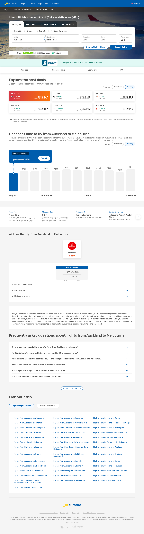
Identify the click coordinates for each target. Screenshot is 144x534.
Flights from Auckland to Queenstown (30, 461)
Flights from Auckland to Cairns (106, 461)
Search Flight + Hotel (95, 47)
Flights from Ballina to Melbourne (28, 447)
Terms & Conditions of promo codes (94, 513)
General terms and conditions (49, 513)
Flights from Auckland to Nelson (27, 432)
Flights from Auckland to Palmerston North (71, 428)
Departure (86, 37)
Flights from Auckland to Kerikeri (107, 418)
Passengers (125, 37)
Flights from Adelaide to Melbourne (108, 437)
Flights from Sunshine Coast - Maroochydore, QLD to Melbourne (27, 481)
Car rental (55, 4)
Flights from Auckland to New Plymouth (70, 423)
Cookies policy (64, 513)
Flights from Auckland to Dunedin (67, 461)
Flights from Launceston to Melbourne (69, 432)
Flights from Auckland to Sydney (28, 454)
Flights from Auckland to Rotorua (28, 423)
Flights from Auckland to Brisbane (107, 454)
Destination (51, 37)
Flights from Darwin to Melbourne (28, 487)
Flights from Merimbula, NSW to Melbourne (111, 432)
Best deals (24, 70)
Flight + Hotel (43, 4)
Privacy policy (76, 513)
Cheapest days (58, 70)
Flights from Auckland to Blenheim (68, 466)
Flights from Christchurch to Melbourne (110, 471)
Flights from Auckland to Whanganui (29, 428)
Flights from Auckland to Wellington (108, 428)
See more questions (73, 388)
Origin (16, 37)
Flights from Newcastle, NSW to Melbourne (71, 442)
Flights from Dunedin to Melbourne (68, 476)
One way (130, 87)
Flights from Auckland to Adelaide (107, 447)
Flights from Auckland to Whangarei (29, 418)
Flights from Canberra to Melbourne (29, 437)
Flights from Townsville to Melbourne (69, 480)
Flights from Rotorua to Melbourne (28, 471)
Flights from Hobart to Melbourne (67, 437)
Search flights (121, 47)
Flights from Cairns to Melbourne (107, 480)
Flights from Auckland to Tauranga (68, 418)
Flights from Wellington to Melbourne (69, 471)
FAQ (122, 70)
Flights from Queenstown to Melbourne (30, 476)
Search (44, 158)
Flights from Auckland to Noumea (107, 466)
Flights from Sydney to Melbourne (28, 442)
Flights (23, 4)
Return (103, 37)
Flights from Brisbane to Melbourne (108, 476)
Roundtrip (118, 87)
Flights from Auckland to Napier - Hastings (111, 423)
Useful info (92, 70)
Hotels (32, 4)
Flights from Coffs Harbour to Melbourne (110, 442)
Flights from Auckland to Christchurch (30, 466)
